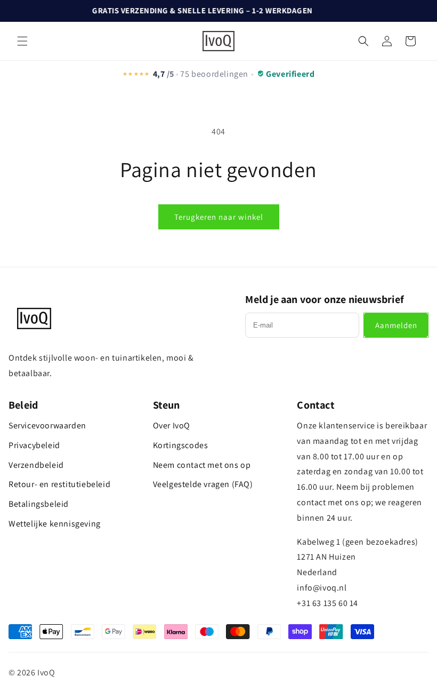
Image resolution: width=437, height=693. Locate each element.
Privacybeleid (34, 445)
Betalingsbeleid (39, 503)
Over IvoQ (171, 425)
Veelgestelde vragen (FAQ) (203, 484)
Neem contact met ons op (202, 465)
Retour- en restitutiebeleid (59, 484)
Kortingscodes (180, 445)
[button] (22, 41)
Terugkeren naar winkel (218, 217)
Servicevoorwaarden (47, 425)
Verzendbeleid (36, 465)
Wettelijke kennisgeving (55, 523)
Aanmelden (396, 325)
